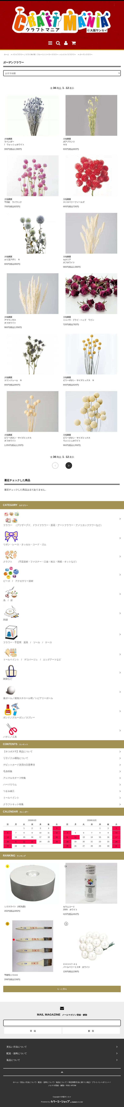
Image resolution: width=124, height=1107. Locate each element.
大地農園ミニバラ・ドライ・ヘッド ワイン (78, 318)
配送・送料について (46, 1082)
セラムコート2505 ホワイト (70, 908)
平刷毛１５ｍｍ (11, 975)
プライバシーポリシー (101, 1082)
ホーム (6, 54)
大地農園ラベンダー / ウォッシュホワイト (14, 142)
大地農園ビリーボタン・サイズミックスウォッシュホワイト (76, 438)
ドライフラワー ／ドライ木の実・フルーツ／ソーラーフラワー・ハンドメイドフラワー (44, 54)
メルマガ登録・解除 (56, 1085)
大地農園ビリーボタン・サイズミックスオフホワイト (17, 438)
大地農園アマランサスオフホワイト (10, 320)
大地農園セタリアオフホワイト (69, 260)
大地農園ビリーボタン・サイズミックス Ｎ (78, 378)
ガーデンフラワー (85, 54)
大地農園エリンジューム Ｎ (13, 378)
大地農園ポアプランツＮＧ (69, 142)
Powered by (45, 1102)
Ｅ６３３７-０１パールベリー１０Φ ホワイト (76, 965)
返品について (61, 1082)
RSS (68, 1085)
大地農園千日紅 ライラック (13, 200)
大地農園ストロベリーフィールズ (73, 200)
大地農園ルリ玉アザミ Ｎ (12, 258)
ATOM (73, 1085)
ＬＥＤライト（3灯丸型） (15, 906)
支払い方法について (28, 1082)
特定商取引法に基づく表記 (79, 1082)
